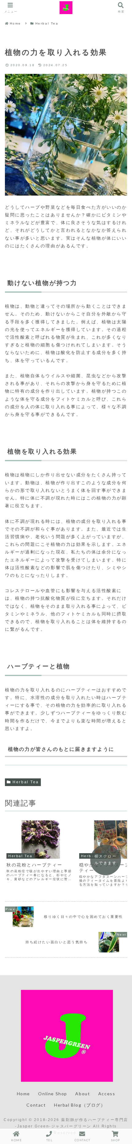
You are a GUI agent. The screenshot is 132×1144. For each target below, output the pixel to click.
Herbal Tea (26, 782)
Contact (36, 1105)
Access (106, 1093)
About (82, 1093)
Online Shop (52, 1093)
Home (23, 1093)
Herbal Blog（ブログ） (80, 1105)
